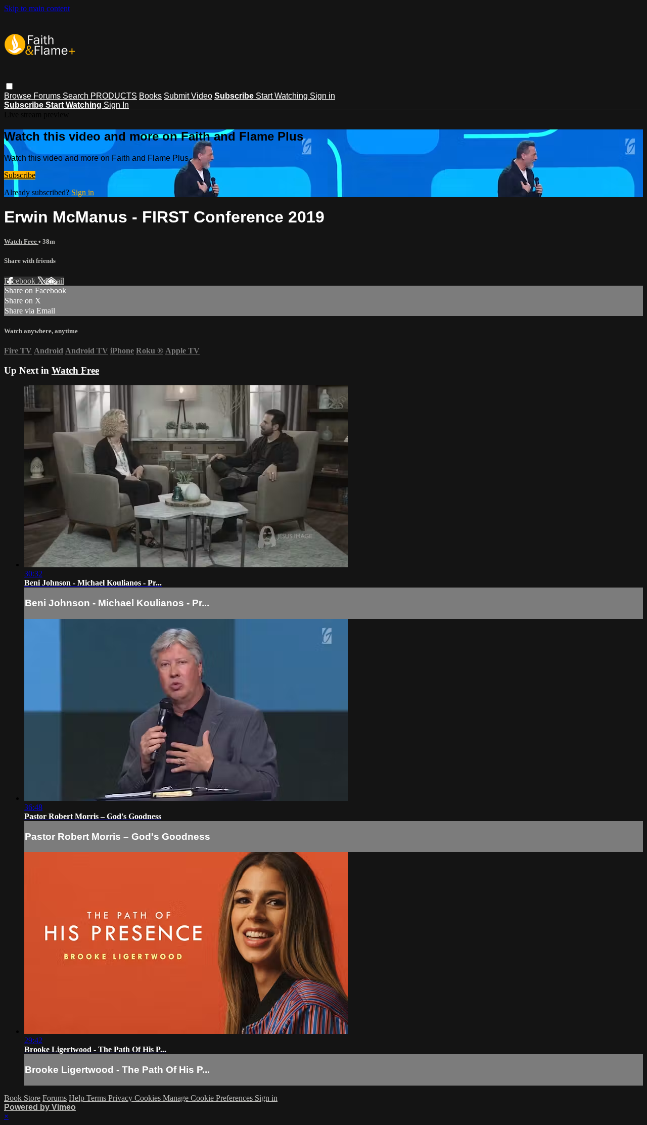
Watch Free (21, 241)
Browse (18, 96)
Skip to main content (37, 8)
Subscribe (19, 175)
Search (76, 96)
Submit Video (188, 96)
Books (150, 96)
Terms (97, 1098)
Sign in (322, 96)
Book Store (22, 1098)
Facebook (20, 281)
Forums (48, 96)
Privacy (121, 1098)
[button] (9, 86)
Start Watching (283, 96)
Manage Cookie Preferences (209, 1098)
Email (54, 281)
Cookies (148, 1098)
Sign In (116, 105)
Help (77, 1098)
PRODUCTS (113, 96)
